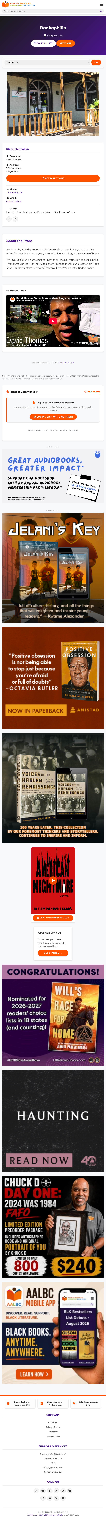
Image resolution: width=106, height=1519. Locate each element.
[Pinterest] (56, 1498)
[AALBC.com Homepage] (18, 4)
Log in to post (93, 392)
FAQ (53, 1463)
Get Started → (53, 953)
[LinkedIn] (49, 1498)
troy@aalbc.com (54, 1467)
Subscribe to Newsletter (53, 1454)
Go (96, 62)
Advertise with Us (53, 1458)
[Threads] (63, 1490)
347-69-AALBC (54, 1472)
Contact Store (13, 201)
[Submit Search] (100, 11)
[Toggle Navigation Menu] (101, 4)
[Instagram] (36, 1490)
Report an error (67, 363)
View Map (66, 43)
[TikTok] (43, 1498)
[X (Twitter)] (56, 1490)
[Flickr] (63, 1498)
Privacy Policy (53, 1427)
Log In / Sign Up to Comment (54, 417)
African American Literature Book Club (44, 1515)
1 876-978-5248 (14, 192)
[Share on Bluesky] (69, 1490)
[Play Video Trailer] (53, 880)
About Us (53, 1422)
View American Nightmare (55, 918)
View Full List (43, 43)
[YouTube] (43, 1490)
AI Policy (53, 1431)
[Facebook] (49, 1490)
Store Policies (53, 1436)
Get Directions (54, 178)
